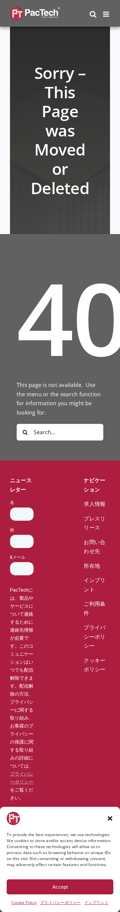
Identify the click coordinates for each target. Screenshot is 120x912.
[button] (110, 818)
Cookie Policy (24, 902)
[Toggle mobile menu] (106, 14)
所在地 (92, 565)
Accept (60, 887)
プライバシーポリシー (60, 902)
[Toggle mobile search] (93, 14)
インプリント (96, 902)
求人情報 (94, 503)
